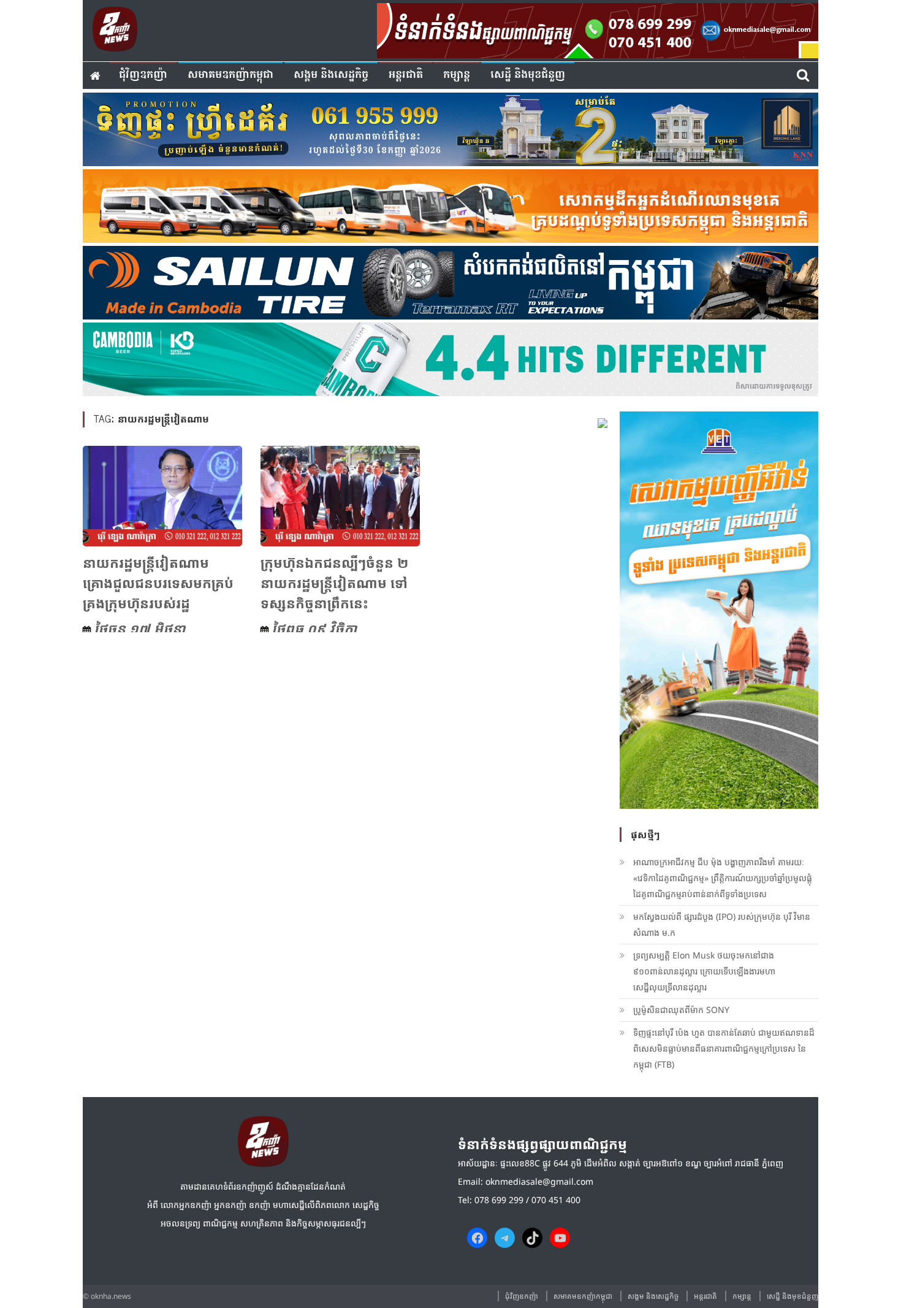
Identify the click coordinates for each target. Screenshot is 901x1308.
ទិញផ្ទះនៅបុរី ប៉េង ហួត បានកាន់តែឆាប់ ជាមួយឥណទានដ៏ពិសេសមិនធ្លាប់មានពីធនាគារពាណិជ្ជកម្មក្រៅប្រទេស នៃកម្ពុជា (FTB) (724, 1048)
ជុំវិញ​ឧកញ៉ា (143, 75)
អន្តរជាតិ (406, 75)
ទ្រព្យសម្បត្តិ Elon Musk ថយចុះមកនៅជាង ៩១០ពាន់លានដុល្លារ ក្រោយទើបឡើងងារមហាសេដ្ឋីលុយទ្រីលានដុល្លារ (704, 971)
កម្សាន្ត (456, 75)
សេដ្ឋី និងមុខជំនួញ (527, 75)
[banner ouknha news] (597, 29)
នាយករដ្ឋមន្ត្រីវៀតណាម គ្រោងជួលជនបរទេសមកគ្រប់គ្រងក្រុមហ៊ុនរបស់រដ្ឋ (158, 582)
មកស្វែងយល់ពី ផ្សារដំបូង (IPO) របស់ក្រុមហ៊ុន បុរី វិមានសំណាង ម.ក (721, 924)
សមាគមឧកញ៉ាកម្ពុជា (230, 75)
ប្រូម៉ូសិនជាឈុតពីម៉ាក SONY (682, 1009)
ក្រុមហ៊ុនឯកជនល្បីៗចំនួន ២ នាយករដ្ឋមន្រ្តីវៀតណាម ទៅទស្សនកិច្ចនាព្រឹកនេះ (334, 582)
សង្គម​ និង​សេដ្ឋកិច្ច (331, 75)
